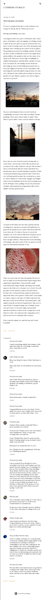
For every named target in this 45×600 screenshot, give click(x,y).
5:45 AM (12, 491)
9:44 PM (12, 530)
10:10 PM (12, 370)
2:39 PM (12, 416)
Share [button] (5, 331)
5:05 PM (12, 558)
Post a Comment (9, 581)
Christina (13, 422)
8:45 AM (12, 388)
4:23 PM (12, 454)
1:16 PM (12, 400)
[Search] (40, 3)
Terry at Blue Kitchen (17, 536)
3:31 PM (12, 576)
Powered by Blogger (24, 593)
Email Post (11, 331)
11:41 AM (12, 512)
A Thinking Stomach (14, 7)
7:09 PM (12, 351)
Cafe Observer (15, 357)
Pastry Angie (14, 518)
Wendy (12, 497)
